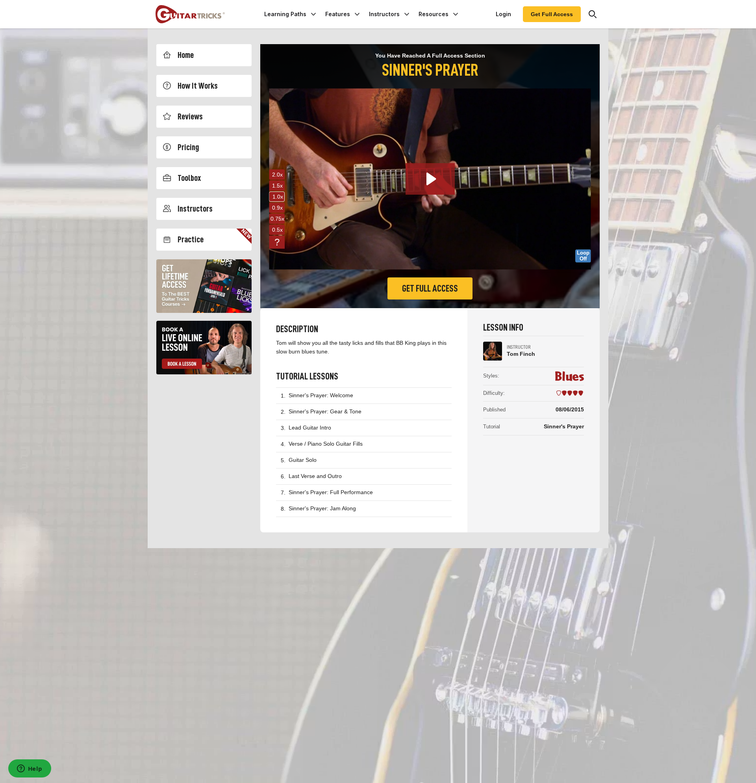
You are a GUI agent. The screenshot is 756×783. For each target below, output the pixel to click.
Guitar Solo (303, 460)
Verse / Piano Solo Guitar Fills (326, 444)
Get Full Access (552, 14)
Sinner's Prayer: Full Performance (331, 492)
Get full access (430, 288)
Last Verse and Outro (315, 476)
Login (503, 14)
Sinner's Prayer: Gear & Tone (325, 411)
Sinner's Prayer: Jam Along (322, 508)
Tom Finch (521, 354)
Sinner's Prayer (564, 426)
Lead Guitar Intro (310, 427)
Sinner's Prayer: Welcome (321, 395)
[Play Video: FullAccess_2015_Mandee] (430, 179)
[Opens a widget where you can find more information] (29, 769)
